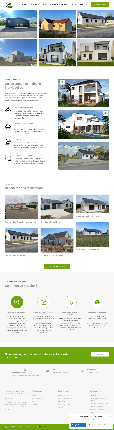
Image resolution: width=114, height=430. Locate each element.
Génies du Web (43, 427)
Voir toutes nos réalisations (57, 266)
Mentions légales (95, 395)
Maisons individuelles (65, 395)
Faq (33, 401)
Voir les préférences (104, 425)
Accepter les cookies (78, 425)
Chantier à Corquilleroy (51, 222)
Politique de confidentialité (99, 403)
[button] (110, 416)
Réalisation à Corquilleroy (87, 249)
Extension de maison (65, 398)
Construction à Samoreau (52, 255)
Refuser (91, 425)
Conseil (81, 4)
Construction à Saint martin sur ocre (21, 222)
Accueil (24, 4)
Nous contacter (100, 354)
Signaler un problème (97, 406)
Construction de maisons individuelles (54, 4)
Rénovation (61, 401)
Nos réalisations (37, 398)
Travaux (73, 4)
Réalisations (34, 4)
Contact (34, 404)
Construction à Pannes (15, 255)
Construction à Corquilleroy (88, 216)
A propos (34, 395)
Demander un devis (100, 4)
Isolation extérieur (64, 404)
